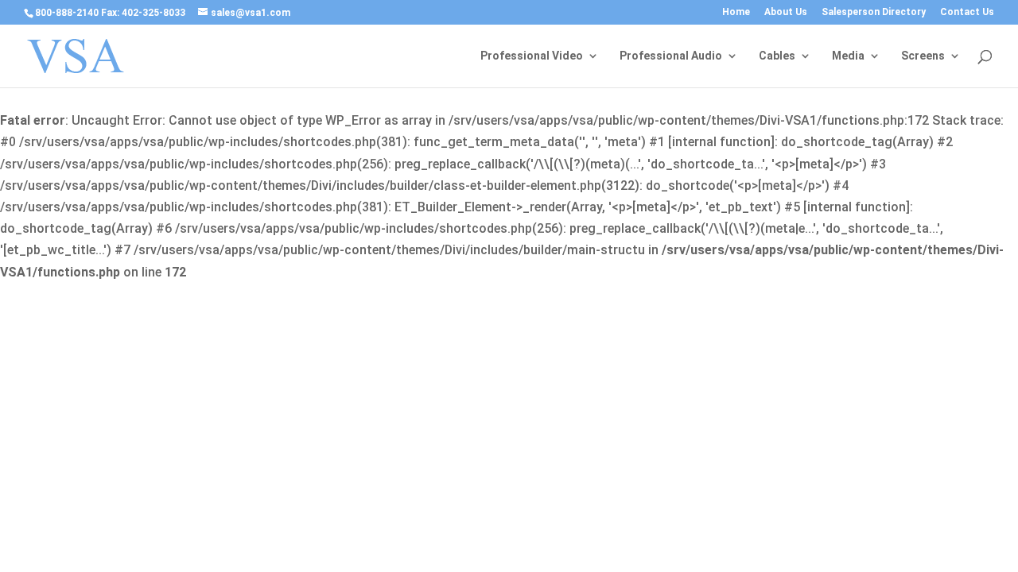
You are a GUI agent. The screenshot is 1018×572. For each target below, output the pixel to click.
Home (736, 12)
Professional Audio (671, 56)
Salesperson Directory (874, 12)
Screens (923, 56)
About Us (785, 12)
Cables (777, 56)
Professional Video (531, 56)
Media (848, 56)
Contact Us (967, 12)
